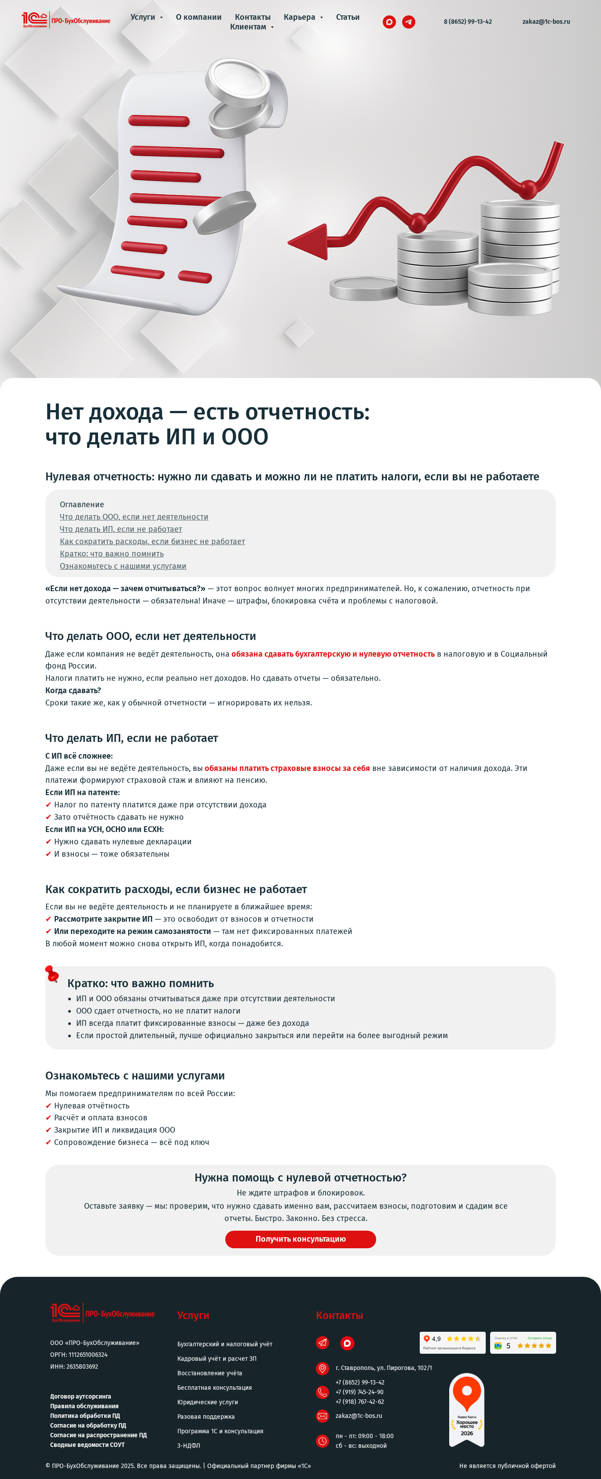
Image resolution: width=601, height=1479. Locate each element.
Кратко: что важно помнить (112, 554)
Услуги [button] (144, 17)
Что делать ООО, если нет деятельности (134, 517)
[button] (300, 1239)
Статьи (348, 17)
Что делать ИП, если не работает (121, 529)
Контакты (253, 17)
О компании (199, 17)
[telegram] (408, 22)
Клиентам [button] (249, 27)
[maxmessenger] (389, 22)
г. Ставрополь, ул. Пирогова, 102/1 (384, 1368)
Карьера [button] (301, 17)
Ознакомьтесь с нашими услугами (123, 566)
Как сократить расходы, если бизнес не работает (152, 541)
